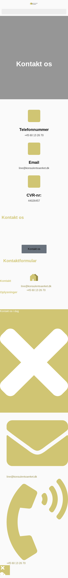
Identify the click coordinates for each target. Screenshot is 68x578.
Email (34, 162)
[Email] (34, 149)
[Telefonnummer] (34, 116)
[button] (34, 11)
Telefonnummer (34, 129)
